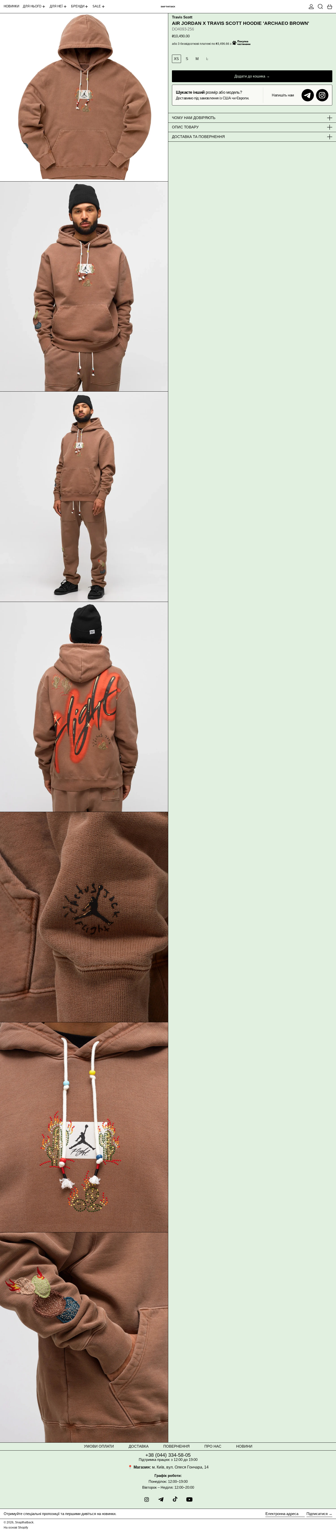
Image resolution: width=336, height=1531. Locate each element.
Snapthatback (24, 1522)
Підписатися (317, 1514)
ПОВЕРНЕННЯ (176, 1446)
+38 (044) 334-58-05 (168, 1455)
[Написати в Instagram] (322, 95)
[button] (320, 6)
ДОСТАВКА (139, 1446)
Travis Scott (182, 17)
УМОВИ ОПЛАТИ (99, 1446)
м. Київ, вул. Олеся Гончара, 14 (180, 1467)
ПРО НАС (212, 1446)
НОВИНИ (244, 1446)
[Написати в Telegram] (308, 95)
